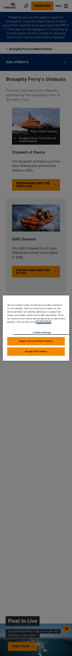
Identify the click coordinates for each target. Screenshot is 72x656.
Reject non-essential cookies (36, 341)
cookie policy (44, 322)
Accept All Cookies (36, 351)
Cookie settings (42, 332)
